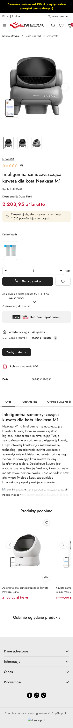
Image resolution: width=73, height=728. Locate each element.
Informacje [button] (12, 661)
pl (3, 16)
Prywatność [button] (13, 682)
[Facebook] (29, 695)
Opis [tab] (8, 402)
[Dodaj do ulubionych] (63, 281)
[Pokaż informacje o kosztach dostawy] (55, 338)
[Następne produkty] (63, 544)
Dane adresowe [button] (16, 651)
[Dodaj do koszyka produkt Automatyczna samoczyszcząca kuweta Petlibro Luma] (46, 577)
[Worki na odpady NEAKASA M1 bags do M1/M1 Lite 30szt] (10, 250)
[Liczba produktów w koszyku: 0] (69, 25)
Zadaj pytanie (16, 352)
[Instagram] (36, 695)
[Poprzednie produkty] (9, 544)
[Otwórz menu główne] (4, 25)
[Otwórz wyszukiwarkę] (53, 25)
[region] (10, 250)
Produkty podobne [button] (36, 511)
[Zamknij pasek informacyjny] (69, 6)
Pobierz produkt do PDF (24, 366)
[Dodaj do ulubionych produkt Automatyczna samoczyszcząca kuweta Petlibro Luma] (47, 523)
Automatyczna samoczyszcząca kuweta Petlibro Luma (25, 590)
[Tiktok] (43, 695)
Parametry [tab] (29, 402)
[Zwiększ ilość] (61, 271)
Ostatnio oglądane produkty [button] (36, 617)
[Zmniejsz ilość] (5, 271)
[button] (64, 87)
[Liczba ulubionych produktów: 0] (61, 25)
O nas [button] (8, 671)
